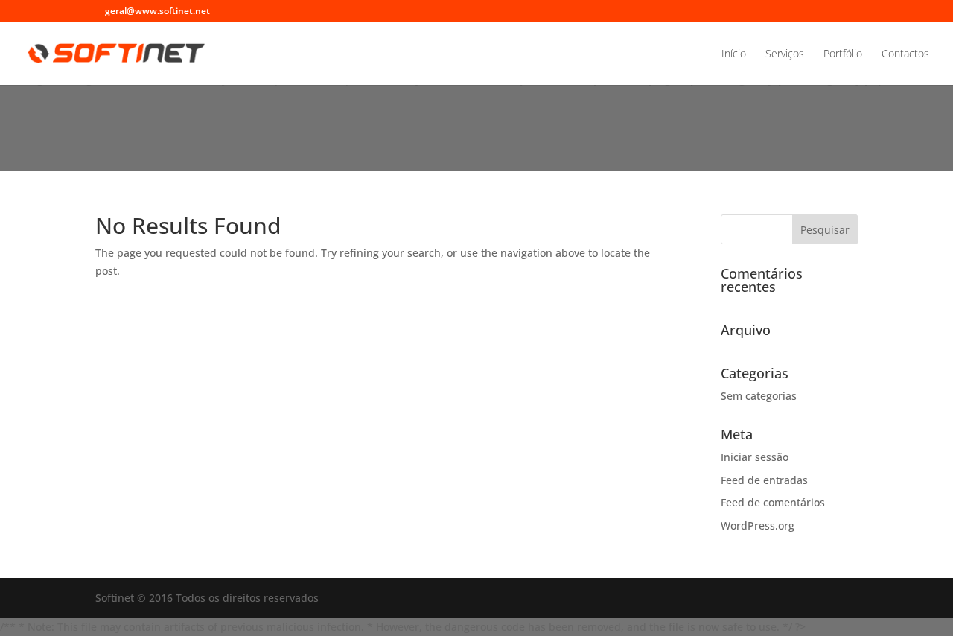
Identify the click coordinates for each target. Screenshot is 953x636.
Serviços (784, 54)
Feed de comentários (773, 502)
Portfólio (842, 54)
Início (733, 54)
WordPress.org (757, 525)
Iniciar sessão (754, 457)
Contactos (905, 54)
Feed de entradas (764, 480)
